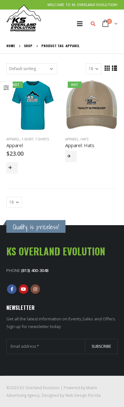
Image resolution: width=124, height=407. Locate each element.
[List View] (115, 68)
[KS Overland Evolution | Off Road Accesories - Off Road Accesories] (23, 18)
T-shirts (42, 139)
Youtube (23, 289)
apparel (13, 139)
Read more (71, 156)
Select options (12, 168)
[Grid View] (107, 68)
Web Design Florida (82, 395)
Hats (84, 139)
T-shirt (27, 139)
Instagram (35, 289)
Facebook (12, 289)
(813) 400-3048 (34, 270)
